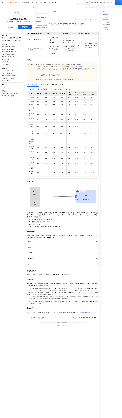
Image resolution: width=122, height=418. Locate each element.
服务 (49, 2)
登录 (118, 2)
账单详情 (69, 274)
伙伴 (45, 2)
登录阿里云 (25, 27)
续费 (37, 299)
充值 (34, 299)
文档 (101, 2)
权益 (32, 2)
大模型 (17, 2)
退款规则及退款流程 (86, 312)
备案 (104, 2)
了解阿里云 (55, 2)
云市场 (40, 2)
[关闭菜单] (2, 2)
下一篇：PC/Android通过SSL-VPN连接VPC (84, 318)
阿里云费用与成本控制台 (35, 274)
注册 (112, 2)
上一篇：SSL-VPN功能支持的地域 (37, 318)
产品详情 (86, 20)
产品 (21, 2)
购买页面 (78, 66)
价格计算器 (94, 43)
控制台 (108, 2)
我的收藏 (94, 20)
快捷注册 (10, 27)
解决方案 (26, 2)
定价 (36, 2)
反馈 (65, 325)
